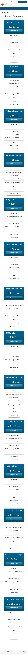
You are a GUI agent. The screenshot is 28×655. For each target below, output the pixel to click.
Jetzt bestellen (14, 30)
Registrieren (13, 1)
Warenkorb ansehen (22, 1)
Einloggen (8, 1)
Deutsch (3, 1)
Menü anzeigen (6, 12)
